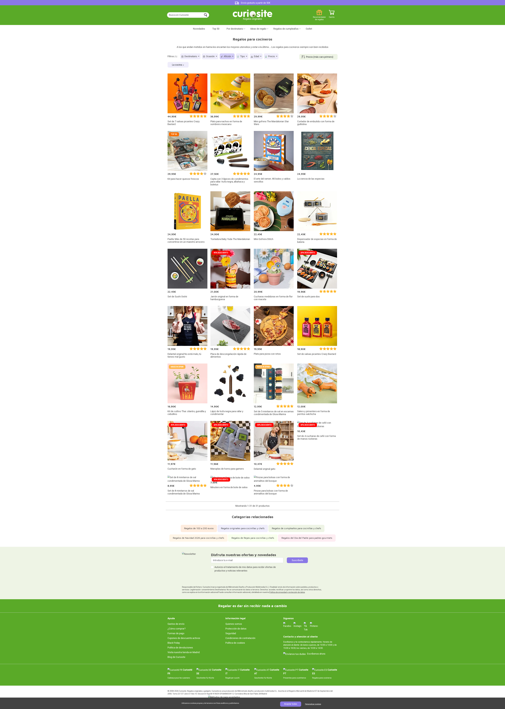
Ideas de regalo (258, 28)
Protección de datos (235, 628)
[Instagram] (297, 624)
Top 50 (215, 28)
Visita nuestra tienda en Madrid (184, 652)
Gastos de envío (176, 623)
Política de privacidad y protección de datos (287, 592)
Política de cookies (235, 642)
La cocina (177, 64)
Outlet (309, 28)
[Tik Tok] (306, 626)
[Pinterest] (314, 624)
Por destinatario (235, 28)
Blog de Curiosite (176, 657)
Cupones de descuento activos (184, 638)
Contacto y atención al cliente (300, 636)
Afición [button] (227, 56)
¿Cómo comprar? (177, 628)
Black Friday (174, 642)
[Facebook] (287, 624)
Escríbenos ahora (316, 653)
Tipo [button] (242, 56)
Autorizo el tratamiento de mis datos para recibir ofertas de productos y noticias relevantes (245, 569)
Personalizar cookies (313, 704)
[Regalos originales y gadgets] (252, 13)
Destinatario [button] (191, 56)
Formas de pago (176, 633)
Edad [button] (256, 56)
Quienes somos (233, 623)
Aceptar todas (290, 704)
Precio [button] (271, 56)
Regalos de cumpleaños (286, 28)
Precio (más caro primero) (319, 56)
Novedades (199, 28)
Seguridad (230, 633)
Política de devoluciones (180, 647)
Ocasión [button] (210, 56)
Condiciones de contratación (240, 638)
